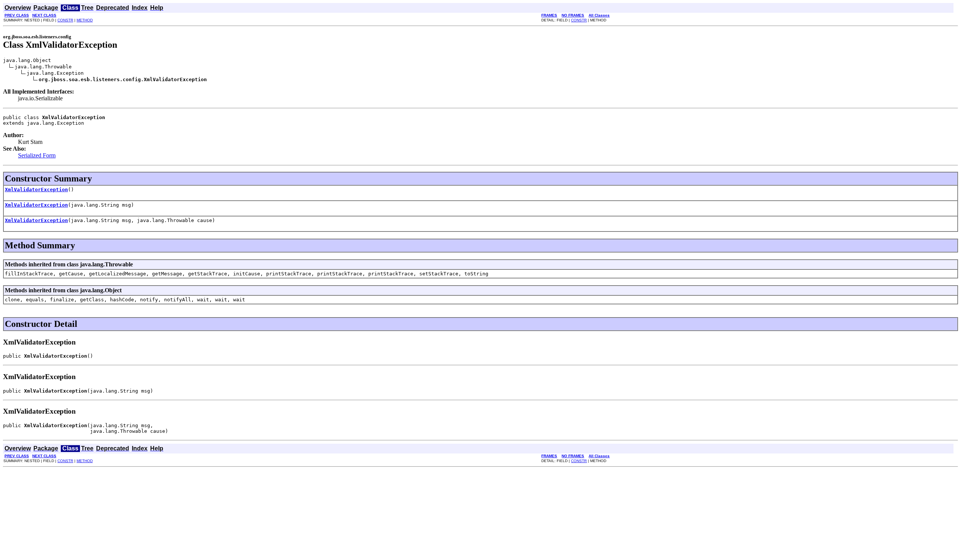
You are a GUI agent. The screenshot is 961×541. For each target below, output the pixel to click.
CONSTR (65, 20)
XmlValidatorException (36, 189)
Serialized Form (37, 155)
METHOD (85, 20)
